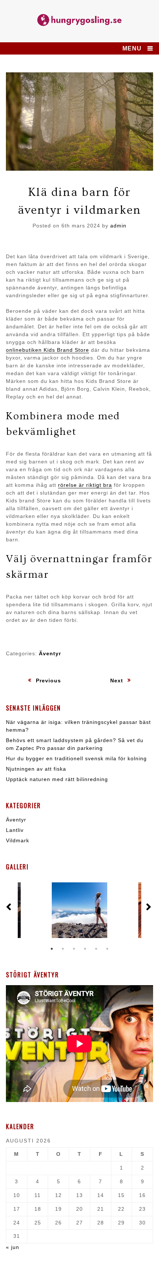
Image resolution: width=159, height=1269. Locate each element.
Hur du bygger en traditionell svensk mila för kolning (76, 758)
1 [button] (51, 948)
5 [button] (96, 948)
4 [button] (85, 948)
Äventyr (50, 653)
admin (118, 226)
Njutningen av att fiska (36, 769)
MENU (132, 48)
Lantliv (15, 830)
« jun (12, 1247)
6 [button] (107, 948)
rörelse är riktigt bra (85, 485)
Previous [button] (9, 907)
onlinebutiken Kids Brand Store (47, 350)
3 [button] (74, 948)
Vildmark (17, 840)
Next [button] (149, 907)
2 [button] (63, 948)
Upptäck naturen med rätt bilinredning (57, 779)
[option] (79, 910)
